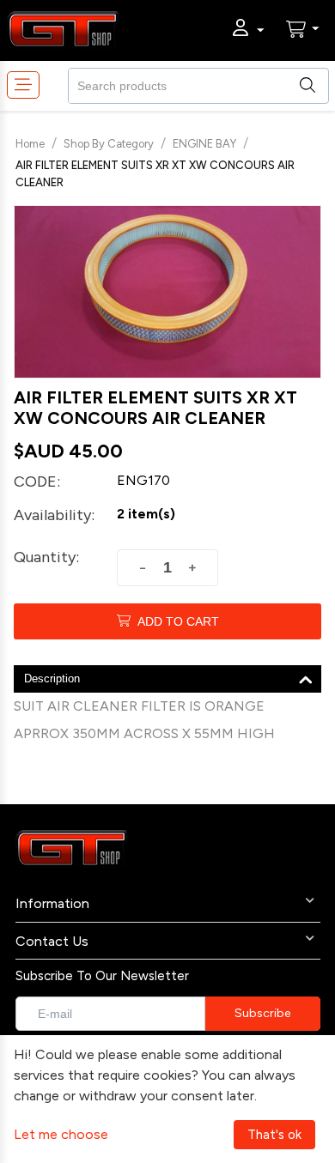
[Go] (262, 1013)
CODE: (37, 481)
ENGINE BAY (204, 143)
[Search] (315, 84)
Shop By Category (109, 143)
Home (30, 143)
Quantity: (46, 557)
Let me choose (61, 1134)
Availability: (54, 515)
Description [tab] (52, 678)
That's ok (274, 1134)
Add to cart (178, 621)
